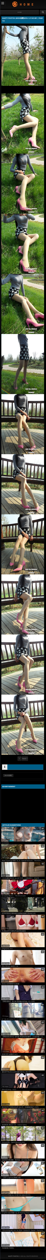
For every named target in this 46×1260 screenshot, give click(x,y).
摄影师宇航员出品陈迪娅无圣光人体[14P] (16, 1072)
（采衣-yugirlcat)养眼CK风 (11, 1178)
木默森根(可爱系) (8, 1248)
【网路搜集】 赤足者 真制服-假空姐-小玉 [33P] (18, 1001)
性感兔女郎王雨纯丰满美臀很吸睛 (14, 931)
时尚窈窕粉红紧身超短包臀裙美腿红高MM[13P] (19, 913)
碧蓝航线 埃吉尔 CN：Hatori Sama (14, 1125)
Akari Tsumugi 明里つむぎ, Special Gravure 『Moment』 (22, 860)
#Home (20, 12)
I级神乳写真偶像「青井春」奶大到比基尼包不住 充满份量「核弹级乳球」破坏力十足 (23, 1160)
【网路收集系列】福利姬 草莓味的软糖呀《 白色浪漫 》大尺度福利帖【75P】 (23, 1037)
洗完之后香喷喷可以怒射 (10, 984)
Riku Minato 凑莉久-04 (10, 966)
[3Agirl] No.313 (7, 949)
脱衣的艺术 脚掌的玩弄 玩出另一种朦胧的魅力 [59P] (20, 1107)
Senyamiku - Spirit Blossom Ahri (13, 1142)
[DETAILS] (4, 767)
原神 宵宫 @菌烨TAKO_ (10, 1054)
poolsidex (5, 843)
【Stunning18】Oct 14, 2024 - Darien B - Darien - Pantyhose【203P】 (23, 1230)
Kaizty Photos (23, 4)
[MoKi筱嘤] (8, 775)
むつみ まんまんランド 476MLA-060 (14, 1019)
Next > (24, 758)
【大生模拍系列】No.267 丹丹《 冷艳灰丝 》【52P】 (20, 878)
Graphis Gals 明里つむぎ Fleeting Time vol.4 (17, 1213)
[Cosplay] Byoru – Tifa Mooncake (14, 896)
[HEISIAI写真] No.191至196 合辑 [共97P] (16, 1195)
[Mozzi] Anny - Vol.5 (9, 1089)
